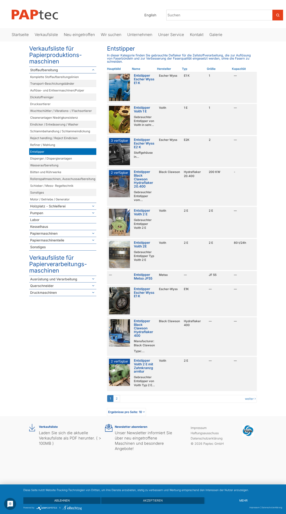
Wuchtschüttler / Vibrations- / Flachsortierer (61, 111)
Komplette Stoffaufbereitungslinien (54, 77)
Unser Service (171, 34)
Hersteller (164, 69)
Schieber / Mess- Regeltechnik (51, 186)
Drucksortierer (40, 104)
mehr (243, 500)
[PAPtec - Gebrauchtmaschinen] (38, 14)
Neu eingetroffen (79, 34)
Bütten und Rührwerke (45, 172)
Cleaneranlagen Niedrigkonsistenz (54, 117)
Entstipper (37, 151)
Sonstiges (37, 192)
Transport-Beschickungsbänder (52, 83)
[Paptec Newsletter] (108, 428)
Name (136, 69)
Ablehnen (62, 500)
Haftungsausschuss (205, 433)
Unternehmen (139, 34)
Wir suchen (111, 34)
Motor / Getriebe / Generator (50, 199)
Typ (184, 69)
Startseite (20, 34)
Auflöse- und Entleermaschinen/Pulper (57, 90)
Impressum (199, 428)
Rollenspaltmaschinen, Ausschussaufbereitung (62, 179)
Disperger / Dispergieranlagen (51, 158)
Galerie (215, 34)
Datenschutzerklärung (207, 438)
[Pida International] (248, 430)
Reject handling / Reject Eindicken (54, 138)
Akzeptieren (153, 500)
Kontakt (197, 34)
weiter (249, 399)
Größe (211, 69)
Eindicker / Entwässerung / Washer (54, 124)
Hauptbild (114, 69)
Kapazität (239, 69)
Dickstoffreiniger (42, 97)
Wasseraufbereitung (44, 165)
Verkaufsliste (46, 34)
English (150, 15)
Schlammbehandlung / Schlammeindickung (60, 131)
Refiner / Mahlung (42, 145)
